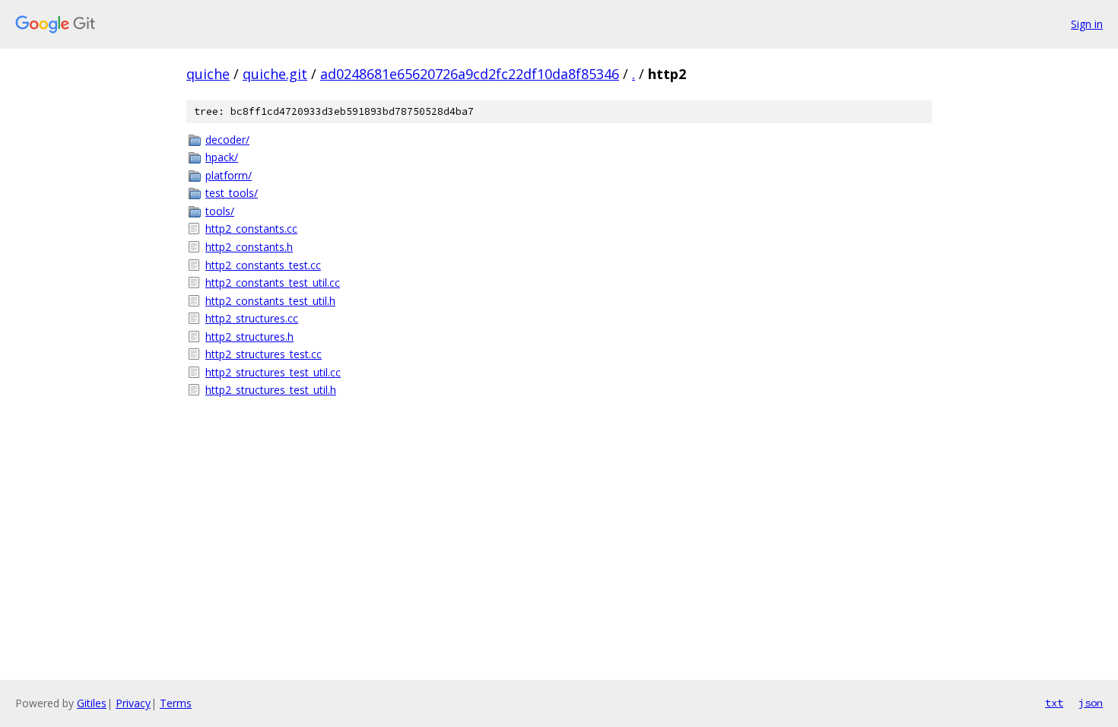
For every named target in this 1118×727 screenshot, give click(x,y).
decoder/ (227, 139)
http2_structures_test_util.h (270, 390)
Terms (176, 703)
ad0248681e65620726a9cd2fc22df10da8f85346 (469, 74)
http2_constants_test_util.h (270, 301)
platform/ (228, 175)
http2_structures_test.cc (263, 354)
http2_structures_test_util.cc (273, 372)
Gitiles (91, 703)
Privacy (133, 703)
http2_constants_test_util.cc (272, 282)
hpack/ (221, 157)
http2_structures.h (249, 336)
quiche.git (275, 74)
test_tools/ (231, 193)
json (1090, 703)
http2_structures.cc (251, 318)
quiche (208, 74)
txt (1054, 703)
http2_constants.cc (251, 228)
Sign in (1087, 24)
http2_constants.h (249, 247)
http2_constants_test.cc (263, 265)
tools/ (219, 211)
